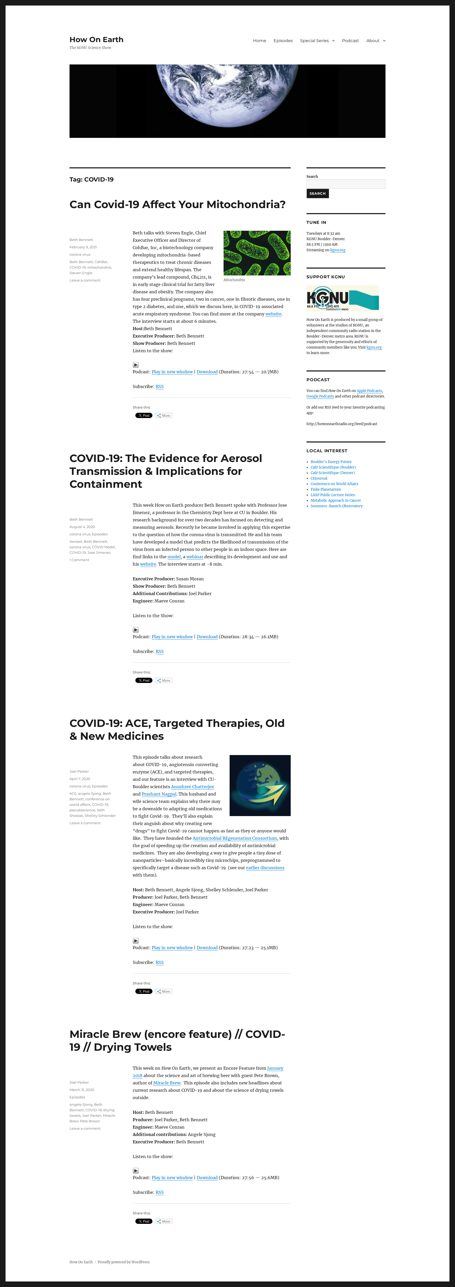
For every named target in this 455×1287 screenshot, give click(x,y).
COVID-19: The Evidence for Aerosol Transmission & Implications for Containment (166, 471)
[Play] (212, 365)
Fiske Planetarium (326, 489)
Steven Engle (81, 273)
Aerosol (76, 541)
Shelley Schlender (100, 815)
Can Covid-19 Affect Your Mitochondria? (178, 204)
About (373, 40)
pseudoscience (82, 810)
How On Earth (96, 39)
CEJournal (319, 478)
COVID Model (103, 547)
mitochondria (99, 267)
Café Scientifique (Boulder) (333, 467)
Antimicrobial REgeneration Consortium (235, 838)
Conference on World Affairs (334, 484)
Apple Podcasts (369, 391)
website (273, 313)
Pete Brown (90, 1121)
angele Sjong (89, 793)
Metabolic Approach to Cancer (336, 500)
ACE (73, 793)
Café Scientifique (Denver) (333, 473)
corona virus (80, 254)
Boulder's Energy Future (331, 462)
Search (312, 176)
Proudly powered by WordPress (124, 1262)
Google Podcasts (320, 396)
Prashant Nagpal (159, 794)
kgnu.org (337, 250)
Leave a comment (85, 280)
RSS (160, 386)
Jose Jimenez (99, 552)
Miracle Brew (166, 1082)
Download (207, 371)
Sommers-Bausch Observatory (337, 506)
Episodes (283, 40)
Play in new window (172, 371)
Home (259, 40)
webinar (194, 556)
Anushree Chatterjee (192, 786)
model (174, 556)
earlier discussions (265, 867)
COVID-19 (78, 267)
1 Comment (79, 560)
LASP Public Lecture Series (333, 495)
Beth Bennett (81, 240)
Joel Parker (79, 771)
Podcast (350, 40)
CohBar (101, 262)
